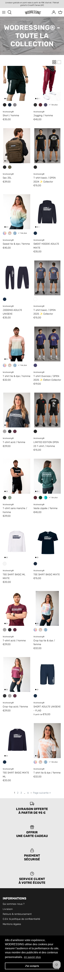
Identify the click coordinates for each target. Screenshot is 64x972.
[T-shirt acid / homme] (17, 608)
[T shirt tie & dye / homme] (17, 344)
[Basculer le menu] (4, 12)
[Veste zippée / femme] (47, 476)
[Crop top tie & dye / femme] (47, 608)
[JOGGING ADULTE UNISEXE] (17, 277)
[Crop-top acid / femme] (17, 674)
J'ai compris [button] (32, 965)
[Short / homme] (17, 83)
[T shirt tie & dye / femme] (47, 740)
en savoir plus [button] (32, 957)
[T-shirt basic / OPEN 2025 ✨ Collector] (47, 277)
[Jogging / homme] (47, 83)
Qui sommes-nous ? (13, 904)
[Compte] (52, 12)
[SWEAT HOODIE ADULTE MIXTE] (47, 211)
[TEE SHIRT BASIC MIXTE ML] (17, 740)
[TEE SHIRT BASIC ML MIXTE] (17, 542)
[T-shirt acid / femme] (17, 410)
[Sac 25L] (17, 145)
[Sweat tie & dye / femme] (17, 211)
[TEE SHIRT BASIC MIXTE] (47, 542)
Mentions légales (12, 924)
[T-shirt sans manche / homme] (17, 476)
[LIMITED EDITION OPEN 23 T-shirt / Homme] (47, 410)
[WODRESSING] (32, 12)
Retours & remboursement (17, 914)
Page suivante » (42, 792)
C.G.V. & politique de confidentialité (21, 919)
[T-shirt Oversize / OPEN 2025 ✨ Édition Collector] (47, 344)
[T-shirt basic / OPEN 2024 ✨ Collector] (47, 145)
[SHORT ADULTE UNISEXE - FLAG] (47, 674)
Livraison (8, 909)
